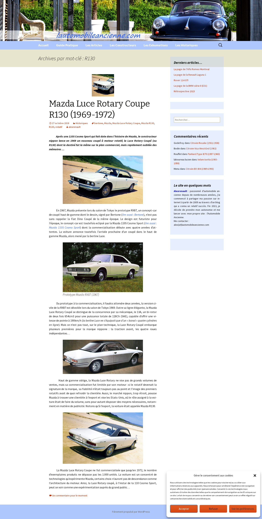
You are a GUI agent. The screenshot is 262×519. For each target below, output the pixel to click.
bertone (98, 123)
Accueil (43, 45)
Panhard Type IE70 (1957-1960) (204, 154)
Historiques (82, 123)
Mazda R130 (147, 123)
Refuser (213, 508)
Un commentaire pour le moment (69, 495)
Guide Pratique (67, 45)
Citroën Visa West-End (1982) (201, 148)
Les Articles (94, 45)
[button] (255, 475)
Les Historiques (186, 45)
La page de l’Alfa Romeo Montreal (191, 69)
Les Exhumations (156, 45)
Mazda (107, 123)
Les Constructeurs (123, 45)
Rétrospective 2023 (184, 91)
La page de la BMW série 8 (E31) (190, 85)
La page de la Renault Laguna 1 (190, 74)
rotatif (58, 127)
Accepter (184, 508)
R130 (51, 127)
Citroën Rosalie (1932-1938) (204, 143)
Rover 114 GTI (181, 80)
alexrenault (74, 127)
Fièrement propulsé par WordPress (131, 511)
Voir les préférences (243, 508)
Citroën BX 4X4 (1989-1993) (200, 168)
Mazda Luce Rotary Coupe (126, 123)
